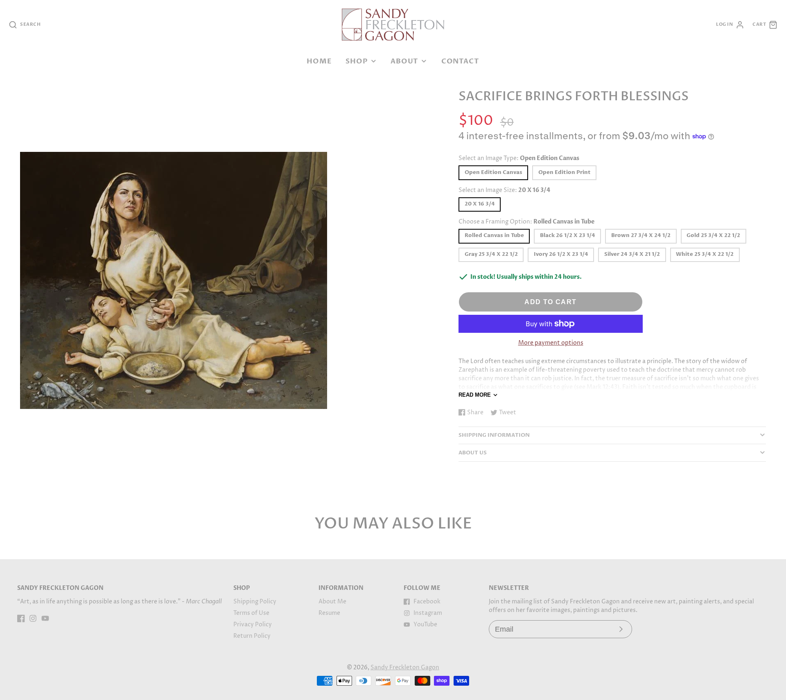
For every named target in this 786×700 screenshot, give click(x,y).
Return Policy (252, 636)
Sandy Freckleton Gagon (404, 667)
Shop (357, 61)
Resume (329, 613)
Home (319, 61)
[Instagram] (33, 618)
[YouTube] (45, 618)
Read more (474, 395)
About (404, 61)
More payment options (550, 343)
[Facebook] (21, 618)
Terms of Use (251, 613)
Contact (460, 61)
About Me (332, 601)
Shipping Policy (254, 601)
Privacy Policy (252, 624)
